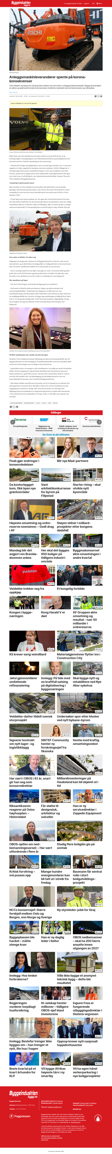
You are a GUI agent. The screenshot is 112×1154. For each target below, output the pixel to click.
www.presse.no (75, 1122)
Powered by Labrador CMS (56, 1151)
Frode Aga (59, 1101)
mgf (49, 403)
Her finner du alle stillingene (56, 434)
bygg (38, 403)
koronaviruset (29, 403)
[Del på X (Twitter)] (98, 96)
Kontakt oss (77, 1109)
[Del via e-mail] (101, 96)
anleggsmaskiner (16, 403)
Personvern (44, 1140)
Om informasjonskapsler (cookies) (51, 1138)
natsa (55, 403)
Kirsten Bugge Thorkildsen (88, 1103)
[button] (12, 422)
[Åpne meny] (99, 3)
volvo (44, 403)
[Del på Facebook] (95, 96)
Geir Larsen (89, 1105)
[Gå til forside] (21, 3)
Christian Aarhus (58, 1103)
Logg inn (86, 3)
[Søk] (93, 3)
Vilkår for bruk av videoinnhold (50, 1136)
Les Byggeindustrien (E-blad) (73, 3)
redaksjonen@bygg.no (55, 1107)
